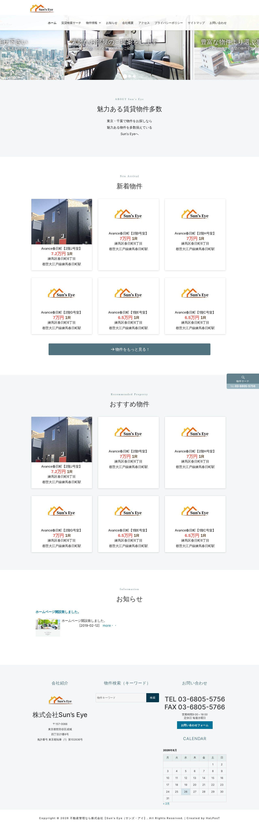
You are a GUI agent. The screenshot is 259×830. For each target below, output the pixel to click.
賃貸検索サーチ (71, 23)
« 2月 (166, 803)
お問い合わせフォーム (195, 725)
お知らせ (111, 23)
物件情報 (91, 23)
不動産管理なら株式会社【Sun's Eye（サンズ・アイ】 (108, 818)
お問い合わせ (218, 23)
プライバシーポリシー (169, 23)
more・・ (110, 625)
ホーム (52, 23)
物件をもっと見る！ (132, 349)
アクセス (144, 23)
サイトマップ (196, 23)
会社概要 (128, 23)
